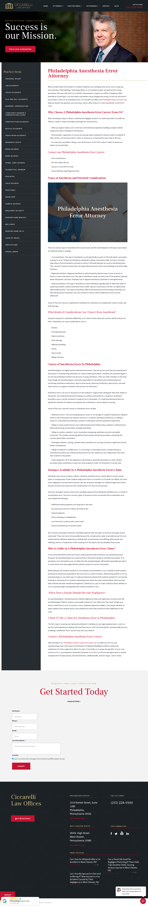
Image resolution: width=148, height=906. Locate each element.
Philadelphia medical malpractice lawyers (78, 643)
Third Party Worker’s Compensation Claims (15, 114)
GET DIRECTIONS (23, 818)
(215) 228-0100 (134, 7)
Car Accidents (12, 86)
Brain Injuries (12, 149)
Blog (117, 6)
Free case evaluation (20, 49)
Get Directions (77, 818)
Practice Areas (74, 6)
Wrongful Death (13, 142)
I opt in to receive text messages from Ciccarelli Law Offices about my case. (39, 759)
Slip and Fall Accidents (16, 99)
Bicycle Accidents (13, 129)
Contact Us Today (7, 896)
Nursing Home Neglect (16, 217)
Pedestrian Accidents (15, 135)
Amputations (11, 245)
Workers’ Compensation (16, 106)
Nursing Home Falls (14, 231)
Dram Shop (10, 197)
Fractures (10, 190)
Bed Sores (10, 224)
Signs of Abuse (12, 238)
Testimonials (92, 6)
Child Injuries (12, 183)
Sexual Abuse (11, 252)
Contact (106, 6)
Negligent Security (14, 211)
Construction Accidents (17, 122)
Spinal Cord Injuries (15, 163)
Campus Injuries (13, 204)
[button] (39, 897)
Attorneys (57, 6)
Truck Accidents (13, 92)
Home (45, 6)
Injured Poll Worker (15, 170)
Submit (21, 766)
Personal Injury (13, 79)
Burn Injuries (11, 156)
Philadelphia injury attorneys (113, 100)
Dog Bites (10, 176)
